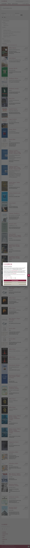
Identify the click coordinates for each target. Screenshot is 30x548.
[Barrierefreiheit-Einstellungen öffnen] (28, 275)
